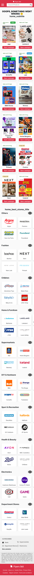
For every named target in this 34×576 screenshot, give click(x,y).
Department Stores (11, 546)
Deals (6, 542)
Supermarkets (24, 542)
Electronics (23, 546)
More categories (6, 549)
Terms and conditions (25, 573)
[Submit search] (30, 4)
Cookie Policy (18, 570)
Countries (5, 573)
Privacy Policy (27, 570)
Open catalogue (9, 47)
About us (11, 570)
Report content (13, 573)
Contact (5, 570)
